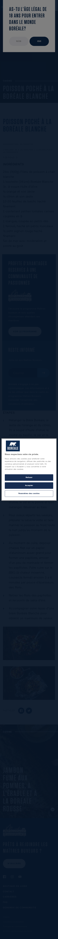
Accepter (29, 485)
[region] (28, 469)
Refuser (29, 477)
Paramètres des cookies (29, 493)
